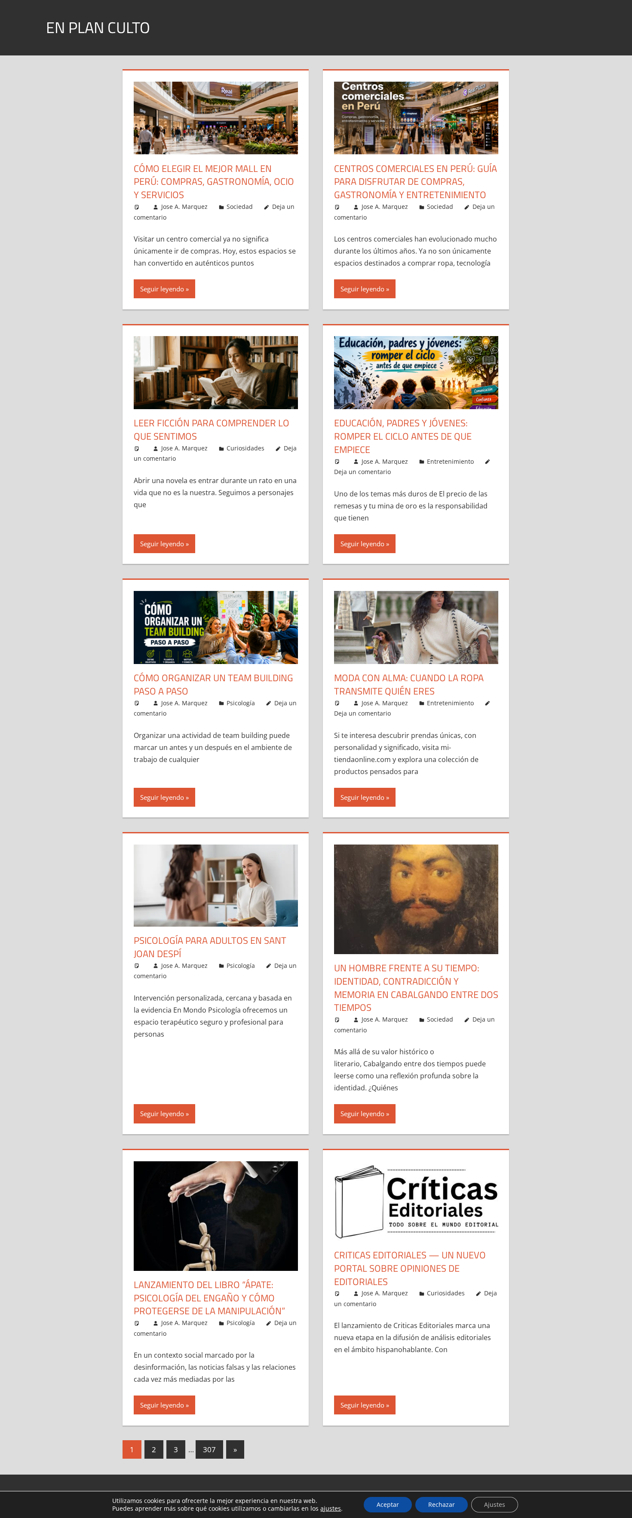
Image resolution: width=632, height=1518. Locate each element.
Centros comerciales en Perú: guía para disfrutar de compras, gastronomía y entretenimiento (415, 181)
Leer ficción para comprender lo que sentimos (211, 430)
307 (209, 1449)
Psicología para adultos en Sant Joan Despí (210, 947)
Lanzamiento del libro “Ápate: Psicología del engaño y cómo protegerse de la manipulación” (209, 1298)
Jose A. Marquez (184, 206)
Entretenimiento (450, 461)
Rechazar (441, 1504)
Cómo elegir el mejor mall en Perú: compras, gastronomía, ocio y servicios (214, 181)
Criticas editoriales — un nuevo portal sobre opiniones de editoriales (410, 1268)
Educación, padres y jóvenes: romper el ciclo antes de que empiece (403, 436)
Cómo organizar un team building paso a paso (213, 684)
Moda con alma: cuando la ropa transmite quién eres (409, 684)
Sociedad (240, 206)
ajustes (330, 1508)
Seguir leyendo (162, 289)
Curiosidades (245, 448)
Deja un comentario (362, 472)
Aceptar (388, 1504)
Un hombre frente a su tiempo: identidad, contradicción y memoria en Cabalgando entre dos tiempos (416, 988)
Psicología (241, 703)
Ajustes (494, 1504)
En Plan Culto (98, 27)
